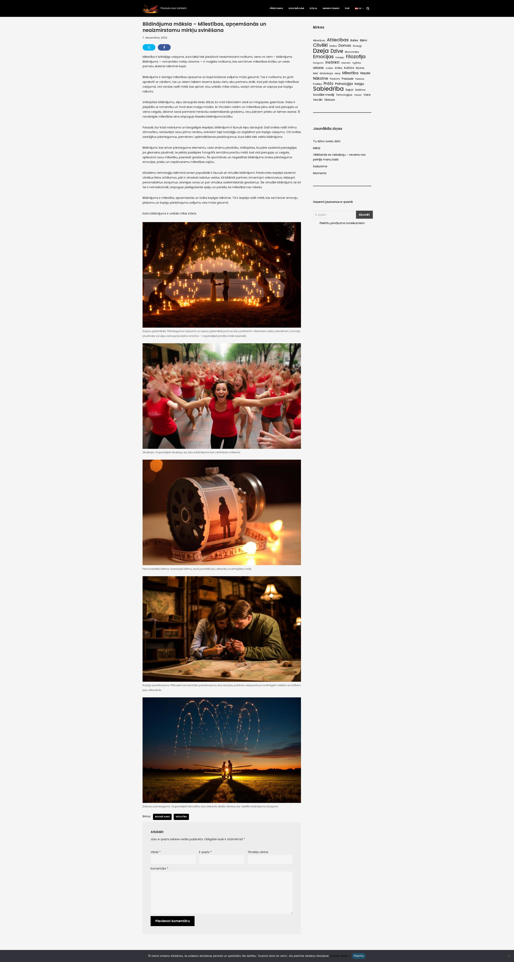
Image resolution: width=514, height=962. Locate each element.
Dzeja (313, 8)
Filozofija (356, 56)
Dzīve (336, 51)
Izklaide (318, 68)
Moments (319, 173)
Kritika (338, 68)
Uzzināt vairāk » (340, 955)
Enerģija (340, 57)
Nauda (365, 73)
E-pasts (205, 852)
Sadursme (320, 166)
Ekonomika (352, 52)
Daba (333, 46)
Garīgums (318, 62)
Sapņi (349, 90)
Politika (317, 84)
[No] (509, 956)
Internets (346, 62)
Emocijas (323, 56)
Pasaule (348, 78)
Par (347, 8)
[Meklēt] (367, 8)
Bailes (354, 40)
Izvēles (329, 68)
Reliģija (359, 84)
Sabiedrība (328, 88)
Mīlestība (181, 816)
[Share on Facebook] (164, 47)
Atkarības (319, 40)
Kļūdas (360, 68)
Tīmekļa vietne (258, 852)
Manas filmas (331, 8)
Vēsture (329, 100)
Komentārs (159, 869)
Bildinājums (162, 816)
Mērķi (338, 73)
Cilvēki (320, 45)
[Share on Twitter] (149, 47)
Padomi (335, 78)
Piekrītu (359, 955)
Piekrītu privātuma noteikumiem (342, 223)
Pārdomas (276, 8)
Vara (366, 94)
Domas (345, 45)
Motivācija (326, 73)
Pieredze (359, 78)
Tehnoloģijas (344, 95)
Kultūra (349, 68)
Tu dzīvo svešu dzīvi (326, 141)
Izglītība (356, 62)
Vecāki (317, 100)
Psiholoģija (344, 83)
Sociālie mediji (323, 94)
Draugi (357, 46)
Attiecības (338, 40)
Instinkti (332, 62)
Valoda (358, 95)
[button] (363, 8)
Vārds (156, 852)
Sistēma (360, 89)
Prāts (328, 83)
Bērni (363, 40)
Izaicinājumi (296, 8)
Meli (315, 73)
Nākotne (320, 78)
